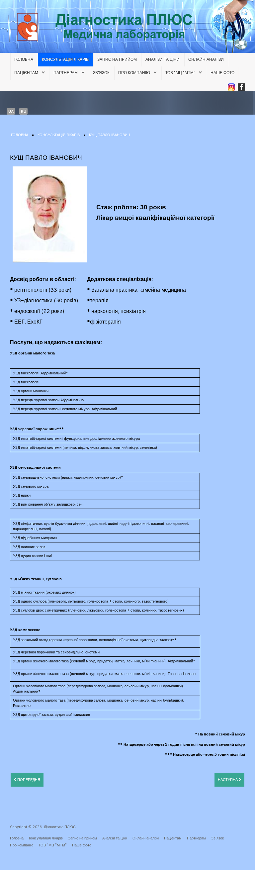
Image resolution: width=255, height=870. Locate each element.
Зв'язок (101, 72)
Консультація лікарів (65, 59)
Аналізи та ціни (162, 59)
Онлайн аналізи (206, 59)
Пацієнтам (26, 72)
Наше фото (222, 72)
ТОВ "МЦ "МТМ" (180, 72)
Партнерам (65, 72)
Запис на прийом (117, 59)
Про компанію (134, 72)
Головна (23, 59)
